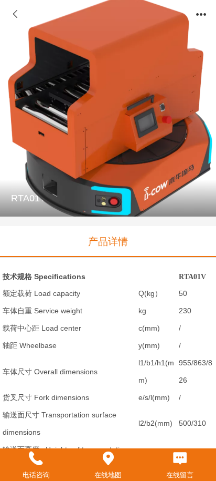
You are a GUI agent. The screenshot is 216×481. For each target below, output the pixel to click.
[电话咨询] (36, 458)
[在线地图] (108, 458)
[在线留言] (180, 458)
